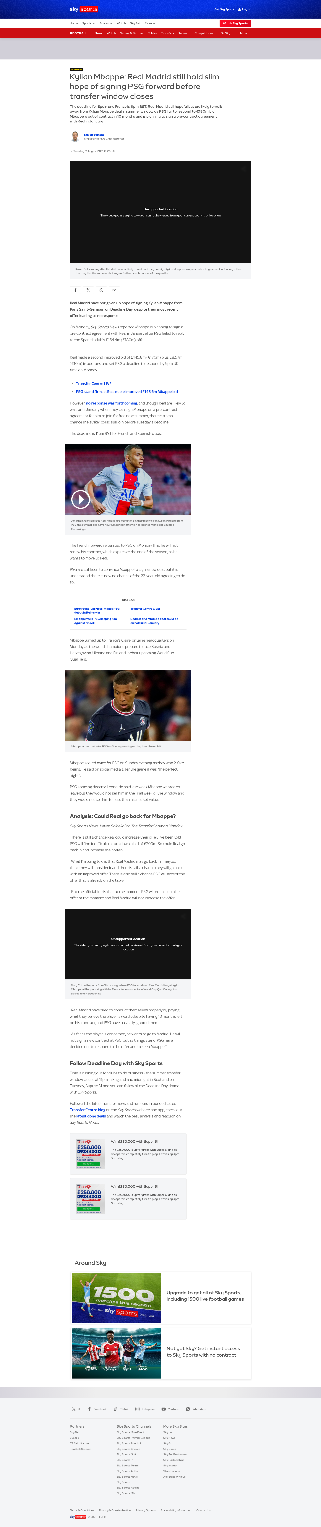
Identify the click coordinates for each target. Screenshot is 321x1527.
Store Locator (172, 1471)
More (148, 23)
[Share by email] (114, 290)
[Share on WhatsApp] (101, 290)
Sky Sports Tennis (128, 1465)
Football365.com (80, 1449)
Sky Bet (135, 23)
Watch (121, 23)
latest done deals (91, 1116)
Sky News (169, 1438)
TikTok (124, 1409)
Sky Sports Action (128, 1471)
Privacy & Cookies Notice (115, 1510)
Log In (246, 9)
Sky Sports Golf (126, 1454)
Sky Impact (170, 1465)
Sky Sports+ (124, 1482)
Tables (152, 33)
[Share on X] (88, 290)
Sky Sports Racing (128, 1487)
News (98, 33)
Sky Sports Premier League (133, 1438)
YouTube (173, 1409)
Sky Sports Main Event (130, 1432)
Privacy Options (146, 1510)
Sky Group (169, 1449)
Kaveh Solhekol (94, 134)
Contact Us (203, 1510)
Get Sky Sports (224, 9)
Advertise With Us (174, 1476)
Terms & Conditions (82, 1510)
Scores (104, 23)
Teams (183, 33)
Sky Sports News (127, 1476)
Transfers (167, 33)
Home (74, 23)
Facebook (100, 1409)
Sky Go (167, 1443)
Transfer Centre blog (87, 1109)
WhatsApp (199, 1409)
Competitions (204, 33)
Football (78, 33)
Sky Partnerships (173, 1460)
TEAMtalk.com (79, 1443)
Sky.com (168, 1432)
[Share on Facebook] (75, 290)
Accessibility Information (176, 1510)
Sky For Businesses (175, 1454)
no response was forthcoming (111, 403)
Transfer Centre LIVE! (94, 383)
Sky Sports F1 (125, 1460)
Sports (87, 23)
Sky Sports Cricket (128, 1449)
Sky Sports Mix (126, 1493)
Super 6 (74, 1438)
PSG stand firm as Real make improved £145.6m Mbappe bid (127, 391)
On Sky (225, 33)
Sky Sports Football (129, 1443)
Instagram (148, 1409)
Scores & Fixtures (132, 33)
